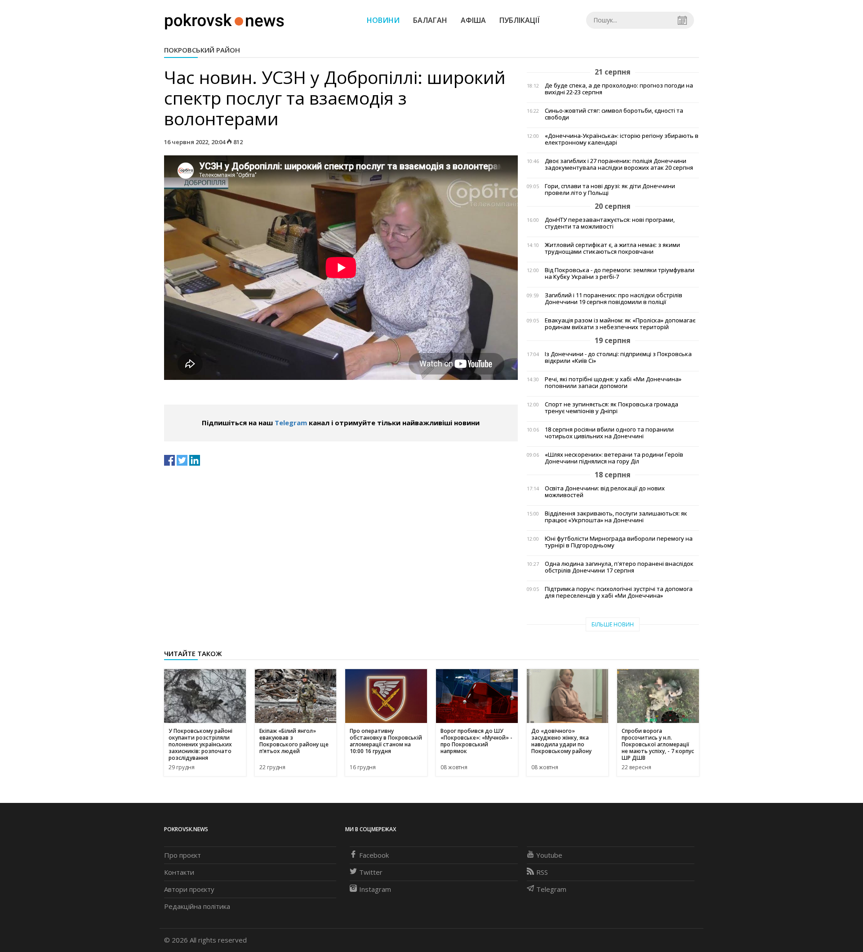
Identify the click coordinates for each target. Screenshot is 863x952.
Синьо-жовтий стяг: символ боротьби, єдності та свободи (614, 114)
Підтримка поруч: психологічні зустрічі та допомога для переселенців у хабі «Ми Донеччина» (619, 592)
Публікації (519, 20)
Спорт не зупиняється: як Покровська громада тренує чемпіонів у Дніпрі (611, 407)
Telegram (291, 422)
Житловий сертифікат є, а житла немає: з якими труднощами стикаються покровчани (612, 248)
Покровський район (202, 49)
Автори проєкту (189, 889)
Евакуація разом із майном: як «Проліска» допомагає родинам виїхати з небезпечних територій (620, 324)
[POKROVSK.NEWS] (224, 19)
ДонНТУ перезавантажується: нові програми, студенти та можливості (610, 223)
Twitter (371, 872)
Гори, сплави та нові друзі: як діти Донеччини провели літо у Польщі (610, 189)
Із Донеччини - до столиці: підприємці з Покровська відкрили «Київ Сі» (618, 357)
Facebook (374, 855)
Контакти (179, 872)
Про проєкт (182, 855)
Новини (383, 20)
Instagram (375, 889)
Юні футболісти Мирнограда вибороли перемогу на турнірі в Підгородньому (619, 542)
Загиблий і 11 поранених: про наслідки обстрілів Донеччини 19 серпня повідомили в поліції (613, 298)
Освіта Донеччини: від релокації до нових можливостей (605, 491)
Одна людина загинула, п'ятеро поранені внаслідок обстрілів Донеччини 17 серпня (619, 567)
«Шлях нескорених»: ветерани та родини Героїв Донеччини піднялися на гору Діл (614, 458)
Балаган (430, 20)
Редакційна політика (197, 906)
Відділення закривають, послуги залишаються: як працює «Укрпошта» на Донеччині (616, 517)
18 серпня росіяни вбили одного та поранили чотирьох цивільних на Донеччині (609, 433)
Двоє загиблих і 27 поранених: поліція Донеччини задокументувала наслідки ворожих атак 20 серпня (619, 164)
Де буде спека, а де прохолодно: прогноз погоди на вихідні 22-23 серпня (619, 89)
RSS (542, 872)
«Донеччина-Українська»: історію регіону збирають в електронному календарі (621, 139)
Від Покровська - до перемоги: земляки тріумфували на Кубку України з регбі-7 (619, 273)
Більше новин (613, 624)
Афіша (473, 20)
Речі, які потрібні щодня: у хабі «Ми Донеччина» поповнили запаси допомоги (613, 382)
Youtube (549, 855)
